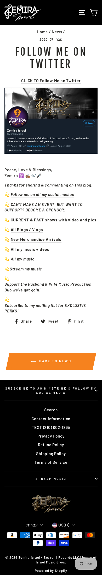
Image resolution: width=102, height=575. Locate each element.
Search (51, 409)
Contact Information (51, 418)
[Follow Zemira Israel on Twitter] (51, 121)
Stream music (51, 478)
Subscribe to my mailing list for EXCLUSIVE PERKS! (45, 308)
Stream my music (26, 269)
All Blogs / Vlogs (27, 229)
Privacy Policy (51, 436)
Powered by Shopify (51, 570)
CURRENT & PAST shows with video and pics (54, 219)
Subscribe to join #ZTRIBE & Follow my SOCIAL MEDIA (51, 390)
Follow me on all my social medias (42, 194)
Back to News (55, 361)
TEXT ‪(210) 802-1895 (51, 427)
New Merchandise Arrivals (36, 239)
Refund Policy (51, 444)
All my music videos (30, 249)
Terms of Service (51, 462)
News (57, 31)
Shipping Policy (51, 453)
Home (42, 31)
